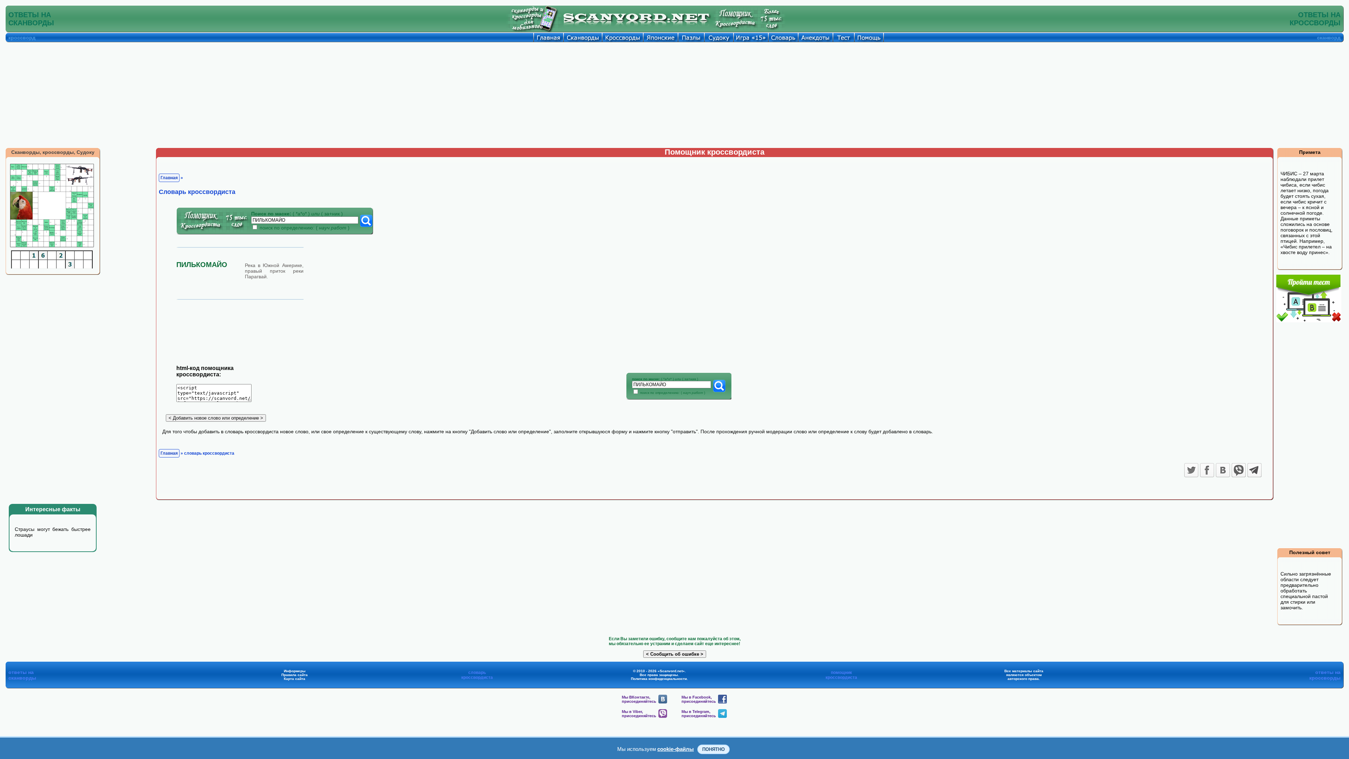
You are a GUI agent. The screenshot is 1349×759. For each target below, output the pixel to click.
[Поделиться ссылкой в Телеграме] (1254, 470)
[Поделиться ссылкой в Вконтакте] (1223, 470)
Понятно (713, 749)
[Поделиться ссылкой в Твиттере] (1191, 470)
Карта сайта (294, 679)
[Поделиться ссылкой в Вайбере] (1239, 470)
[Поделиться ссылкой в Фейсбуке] (1207, 470)
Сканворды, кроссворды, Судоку (53, 152)
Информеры (295, 671)
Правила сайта (294, 675)
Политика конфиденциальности (659, 679)
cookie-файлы (675, 749)
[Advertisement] (674, 95)
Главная (169, 177)
